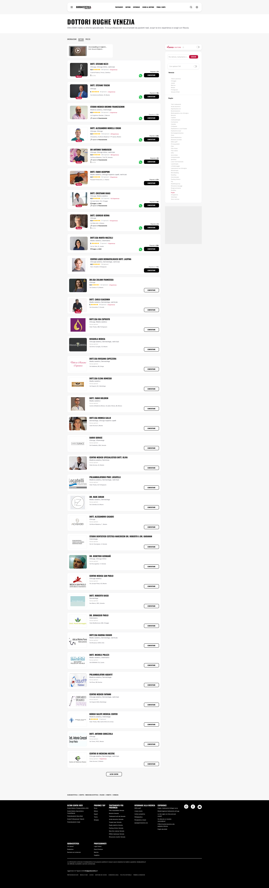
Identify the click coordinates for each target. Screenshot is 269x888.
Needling (173, 175)
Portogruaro (174, 90)
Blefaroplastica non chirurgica (180, 113)
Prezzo (87, 39)
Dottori (81, 39)
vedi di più (111, 67)
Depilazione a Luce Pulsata (179, 128)
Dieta (172, 135)
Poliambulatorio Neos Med (75, 816)
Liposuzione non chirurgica (179, 168)
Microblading (175, 172)
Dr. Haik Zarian (96, 496)
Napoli (96, 814)
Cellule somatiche (139, 814)
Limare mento (138, 811)
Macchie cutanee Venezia (116, 831)
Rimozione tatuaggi (176, 186)
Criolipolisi (174, 126)
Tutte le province (176, 78)
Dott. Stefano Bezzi (99, 63)
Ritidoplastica (138, 817)
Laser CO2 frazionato (177, 161)
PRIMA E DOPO (161, 7)
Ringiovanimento (176, 188)
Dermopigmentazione (177, 133)
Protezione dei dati (72, 875)
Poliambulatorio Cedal (73, 822)
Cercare (193, 57)
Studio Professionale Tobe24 (75, 819)
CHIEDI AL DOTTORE (148, 7)
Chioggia (173, 81)
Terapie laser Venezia (115, 822)
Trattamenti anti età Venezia (117, 816)
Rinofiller (173, 190)
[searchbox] (179, 57)
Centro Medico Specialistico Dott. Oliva (108, 457)
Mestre (173, 87)
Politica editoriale (126, 875)
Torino (96, 817)
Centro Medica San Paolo (101, 575)
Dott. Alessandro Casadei (101, 516)
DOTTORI (128, 7)
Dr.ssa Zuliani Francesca (101, 279)
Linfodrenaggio (175, 166)
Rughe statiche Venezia (116, 825)
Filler (172, 146)
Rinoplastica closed (140, 820)
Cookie (91, 875)
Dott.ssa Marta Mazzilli (101, 237)
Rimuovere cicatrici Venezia (117, 837)
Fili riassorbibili (175, 144)
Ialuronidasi (174, 155)
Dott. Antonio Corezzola (101, 733)
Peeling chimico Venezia (116, 828)
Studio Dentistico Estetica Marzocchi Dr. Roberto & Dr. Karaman (120, 536)
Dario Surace (95, 437)
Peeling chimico (175, 179)
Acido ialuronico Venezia (116, 819)
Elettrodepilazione (176, 137)
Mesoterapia (174, 170)
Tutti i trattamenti (176, 104)
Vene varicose (175, 199)
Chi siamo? (70, 846)
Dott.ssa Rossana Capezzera (102, 358)
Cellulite (173, 124)
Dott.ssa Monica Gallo (100, 417)
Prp (172, 181)
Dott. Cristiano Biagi (100, 193)
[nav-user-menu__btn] (197, 7)
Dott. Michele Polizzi (99, 654)
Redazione (70, 849)
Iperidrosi (173, 159)
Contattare (151, 75)
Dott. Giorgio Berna (99, 215)
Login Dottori (98, 846)
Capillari (173, 117)
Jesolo (173, 83)
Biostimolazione (175, 111)
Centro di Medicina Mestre (102, 753)
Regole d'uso (84, 875)
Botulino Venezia (114, 813)
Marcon (173, 85)
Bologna (96, 820)
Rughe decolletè (162, 829)
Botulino (173, 115)
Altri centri (114, 774)
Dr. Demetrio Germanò (100, 556)
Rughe (173, 192)
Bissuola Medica (97, 338)
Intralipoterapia (175, 157)
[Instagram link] (186, 807)
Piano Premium (98, 849)
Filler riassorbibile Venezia (116, 810)
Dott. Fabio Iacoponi (100, 171)
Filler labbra (174, 150)
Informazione (72, 39)
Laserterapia (174, 164)
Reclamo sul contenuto (74, 852)
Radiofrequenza (175, 184)
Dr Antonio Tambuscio (100, 149)
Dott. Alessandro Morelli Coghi (105, 128)
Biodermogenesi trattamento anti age (168, 811)
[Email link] (200, 807)
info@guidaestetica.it (90, 871)
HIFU (172, 153)
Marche (96, 852)
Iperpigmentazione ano (141, 823)
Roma (95, 808)
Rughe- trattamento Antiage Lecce (168, 808)
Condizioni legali (113, 875)
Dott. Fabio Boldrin (98, 398)
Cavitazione (174, 122)
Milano (96, 811)
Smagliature (174, 195)
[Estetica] (83, 7)
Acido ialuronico (175, 106)
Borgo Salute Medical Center (103, 714)
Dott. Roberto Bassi (99, 595)
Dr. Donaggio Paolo (98, 615)
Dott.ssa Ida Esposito (99, 319)
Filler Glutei (174, 148)
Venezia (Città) (175, 92)
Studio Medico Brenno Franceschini (107, 106)
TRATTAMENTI (119, 7)
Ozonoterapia (175, 177)
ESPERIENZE (136, 7)
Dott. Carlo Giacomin (99, 299)
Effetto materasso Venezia (116, 834)
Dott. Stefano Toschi (100, 85)
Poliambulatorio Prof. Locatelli (105, 477)
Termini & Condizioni (139, 875)
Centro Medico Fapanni (100, 694)
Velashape (174, 197)
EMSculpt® (174, 142)
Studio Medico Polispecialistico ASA (77, 808)
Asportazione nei (176, 109)
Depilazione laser (176, 131)
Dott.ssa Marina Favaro (100, 635)
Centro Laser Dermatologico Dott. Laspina (110, 259)
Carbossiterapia (175, 120)
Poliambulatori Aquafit (101, 674)
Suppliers (96, 855)
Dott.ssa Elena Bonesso (100, 378)
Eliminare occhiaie (176, 139)
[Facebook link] (193, 807)
